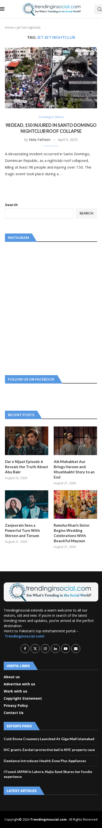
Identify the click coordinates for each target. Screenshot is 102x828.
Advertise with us (19, 684)
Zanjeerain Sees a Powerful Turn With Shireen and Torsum (22, 530)
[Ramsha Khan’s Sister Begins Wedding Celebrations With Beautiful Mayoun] (75, 504)
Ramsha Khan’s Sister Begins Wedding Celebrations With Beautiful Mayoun (72, 533)
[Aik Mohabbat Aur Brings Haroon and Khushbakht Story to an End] (75, 440)
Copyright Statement (23, 698)
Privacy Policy (16, 705)
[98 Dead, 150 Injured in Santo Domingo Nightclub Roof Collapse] (51, 77)
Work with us (15, 691)
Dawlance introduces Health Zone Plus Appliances (45, 761)
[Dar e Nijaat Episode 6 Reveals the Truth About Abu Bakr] (26, 440)
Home (9, 27)
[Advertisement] (51, 307)
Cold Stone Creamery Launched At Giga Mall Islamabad (49, 739)
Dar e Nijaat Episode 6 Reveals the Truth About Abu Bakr (26, 466)
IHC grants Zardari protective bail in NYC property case (49, 750)
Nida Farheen (40, 139)
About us (12, 677)
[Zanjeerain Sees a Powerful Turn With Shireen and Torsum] (26, 504)
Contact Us (14, 712)
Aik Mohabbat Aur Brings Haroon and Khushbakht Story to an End (74, 469)
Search (11, 204)
